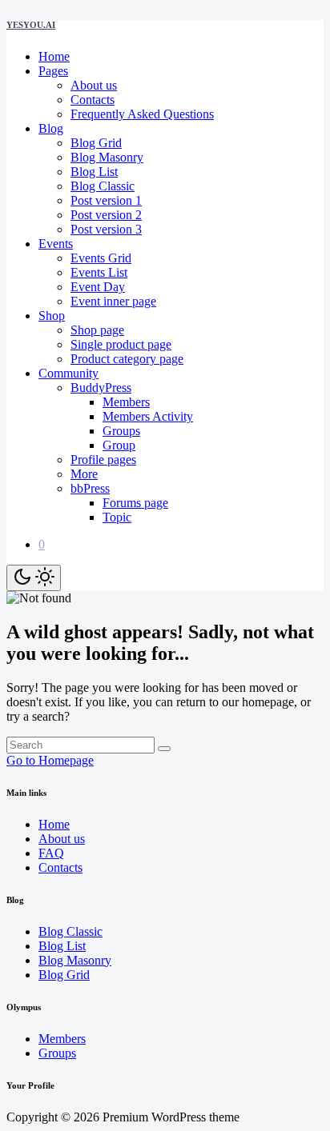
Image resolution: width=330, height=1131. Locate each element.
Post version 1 (106, 200)
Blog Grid (96, 143)
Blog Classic (102, 186)
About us (93, 85)
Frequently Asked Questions (142, 114)
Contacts (92, 99)
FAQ (51, 853)
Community (68, 373)
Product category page (126, 359)
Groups (121, 431)
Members (126, 402)
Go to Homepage (50, 760)
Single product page (120, 344)
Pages (53, 71)
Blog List (94, 171)
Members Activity (148, 416)
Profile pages (103, 459)
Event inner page (113, 301)
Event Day (97, 287)
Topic (117, 517)
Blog (50, 128)
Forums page (135, 503)
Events (55, 243)
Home (54, 56)
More (84, 474)
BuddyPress (100, 387)
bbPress (90, 488)
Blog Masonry (106, 157)
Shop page (97, 330)
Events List (98, 272)
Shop (51, 315)
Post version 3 (106, 229)
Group (119, 445)
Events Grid (100, 258)
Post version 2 (106, 215)
